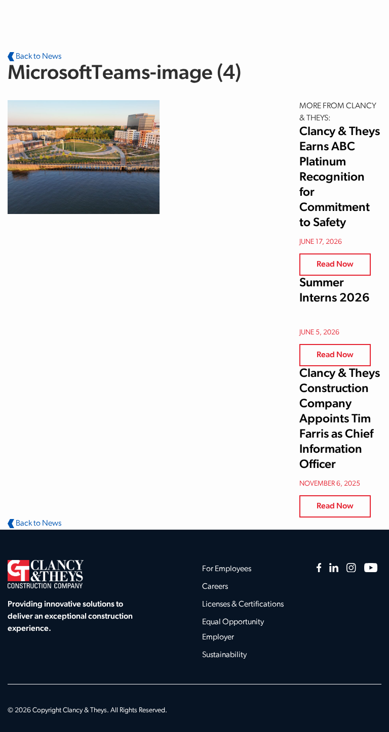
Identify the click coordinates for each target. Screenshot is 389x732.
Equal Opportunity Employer (233, 629)
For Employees (226, 569)
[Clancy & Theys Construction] (46, 574)
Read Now (335, 265)
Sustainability (224, 655)
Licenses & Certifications (243, 604)
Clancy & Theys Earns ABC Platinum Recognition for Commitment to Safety (339, 177)
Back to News (37, 57)
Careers (215, 587)
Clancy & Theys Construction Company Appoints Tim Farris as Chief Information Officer (339, 419)
